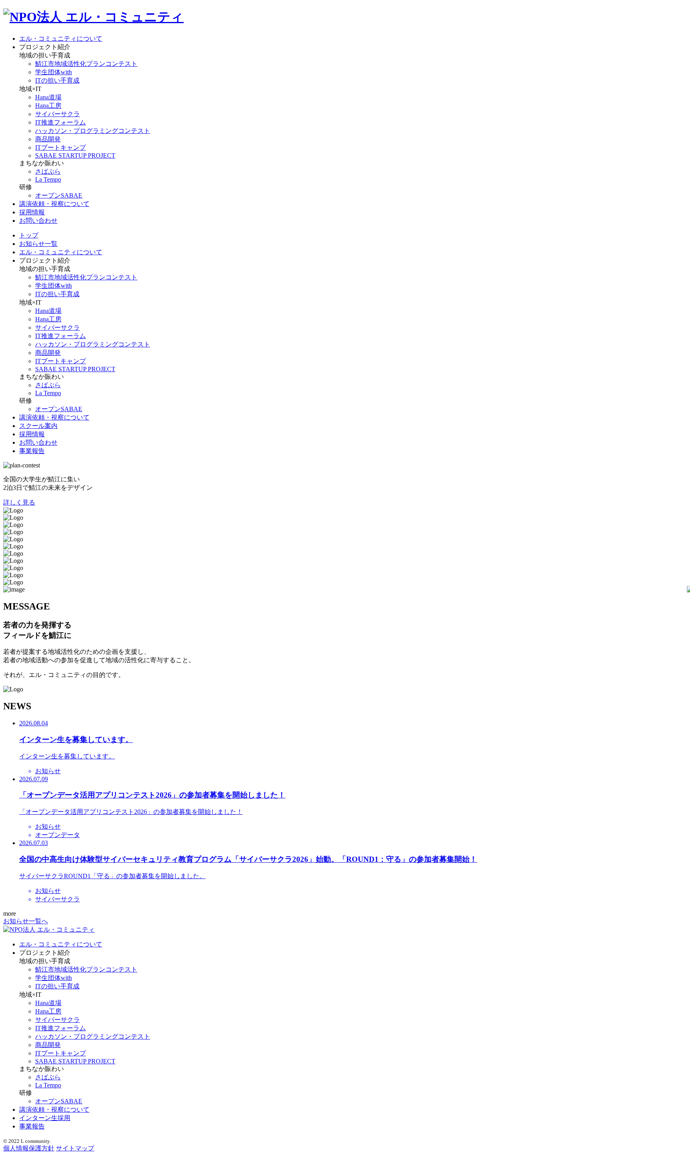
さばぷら (48, 171)
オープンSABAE (58, 195)
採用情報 (32, 212)
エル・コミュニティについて (60, 38)
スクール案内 (38, 425)
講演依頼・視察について (54, 203)
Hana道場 (48, 97)
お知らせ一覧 (38, 243)
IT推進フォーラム (60, 122)
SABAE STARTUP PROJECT (75, 155)
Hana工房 (48, 105)
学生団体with (53, 72)
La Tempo (48, 179)
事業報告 (32, 450)
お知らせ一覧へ (25, 921)
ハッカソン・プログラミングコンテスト (92, 130)
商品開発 (48, 139)
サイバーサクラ (57, 114)
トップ (28, 235)
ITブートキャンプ (60, 147)
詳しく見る (19, 502)
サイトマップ (75, 1148)
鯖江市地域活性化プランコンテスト (86, 63)
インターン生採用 (44, 1117)
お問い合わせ (38, 220)
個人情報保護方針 (28, 1148)
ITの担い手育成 (57, 80)
